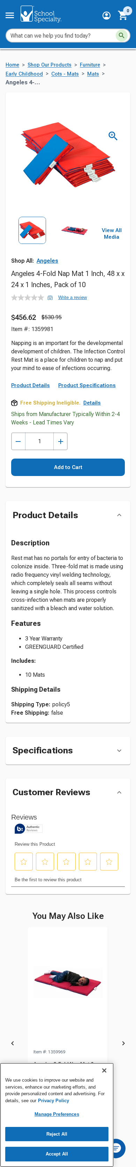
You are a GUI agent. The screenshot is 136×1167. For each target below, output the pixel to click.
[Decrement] (18, 441)
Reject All (56, 1134)
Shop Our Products (49, 65)
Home (12, 65)
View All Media (112, 233)
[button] (106, 15)
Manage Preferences (57, 1114)
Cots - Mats (65, 74)
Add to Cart (68, 467)
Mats (93, 74)
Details (92, 403)
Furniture (90, 65)
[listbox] (53, 242)
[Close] (104, 1070)
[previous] (13, 1044)
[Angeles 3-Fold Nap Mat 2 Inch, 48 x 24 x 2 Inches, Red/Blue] (68, 987)
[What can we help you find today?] (122, 35)
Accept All (57, 1154)
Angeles (47, 261)
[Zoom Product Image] (113, 136)
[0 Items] (123, 15)
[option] (32, 242)
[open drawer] (9, 15)
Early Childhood (24, 74)
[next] (123, 1044)
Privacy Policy (53, 1100)
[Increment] (60, 441)
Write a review (72, 297)
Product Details (30, 385)
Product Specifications (87, 385)
